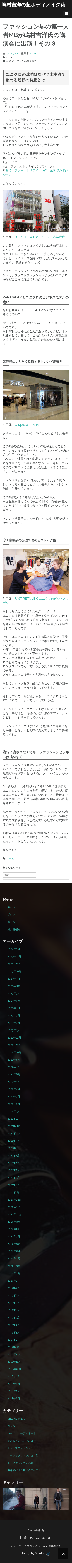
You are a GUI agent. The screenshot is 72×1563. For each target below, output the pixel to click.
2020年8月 (13, 1229)
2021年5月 (13, 1170)
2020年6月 (13, 1243)
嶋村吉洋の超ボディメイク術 (34, 4)
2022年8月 (13, 1059)
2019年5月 (13, 1317)
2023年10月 (14, 971)
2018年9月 (13, 1376)
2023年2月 (13, 1022)
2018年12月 (14, 1354)
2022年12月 (14, 1037)
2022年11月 (14, 1044)
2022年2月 (13, 1103)
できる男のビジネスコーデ (22, 1440)
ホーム (11, 921)
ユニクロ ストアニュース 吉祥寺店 (40, 237)
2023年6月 (13, 1000)
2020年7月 (13, 1236)
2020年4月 (13, 1258)
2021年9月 (13, 1140)
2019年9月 (13, 1288)
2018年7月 (13, 1391)
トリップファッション (20, 1448)
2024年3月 (13, 949)
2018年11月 (14, 1361)
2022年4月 (13, 1089)
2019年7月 (13, 1302)
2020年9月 (13, 1221)
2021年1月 (13, 1192)
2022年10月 (14, 1052)
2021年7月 (13, 1155)
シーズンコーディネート (21, 1433)
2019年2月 (13, 1339)
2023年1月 (13, 1030)
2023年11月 (14, 963)
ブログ (11, 914)
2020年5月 (13, 1251)
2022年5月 (13, 1081)
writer (33, 53)
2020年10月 (14, 1214)
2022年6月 (13, 1074)
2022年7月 (13, 1067)
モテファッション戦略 (20, 1462)
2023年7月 (13, 993)
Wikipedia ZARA (27, 425)
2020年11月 (14, 1207)
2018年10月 (14, 1369)
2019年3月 (13, 1332)
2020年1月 (13, 1280)
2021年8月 (13, 1148)
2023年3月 (13, 1015)
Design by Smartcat (34, 1553)
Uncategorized (16, 1418)
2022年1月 (13, 1111)
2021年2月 (13, 1184)
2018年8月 (13, 1383)
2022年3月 (13, 1096)
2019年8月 (13, 1295)
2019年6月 (13, 1310)
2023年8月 (13, 986)
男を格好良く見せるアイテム (24, 1470)
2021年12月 (14, 1118)
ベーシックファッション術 (22, 1455)
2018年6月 (13, 1398)
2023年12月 (14, 956)
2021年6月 (13, 1162)
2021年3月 (13, 1177)
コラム (10, 858)
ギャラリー (13, 907)
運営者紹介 (13, 929)
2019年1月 (13, 1347)
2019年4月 (13, 1324)
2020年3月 (13, 1265)
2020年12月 (14, 1199)
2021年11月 (13, 1126)
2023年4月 (13, 1008)
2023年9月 (13, 978)
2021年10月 (14, 1133)
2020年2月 (13, 1273)
